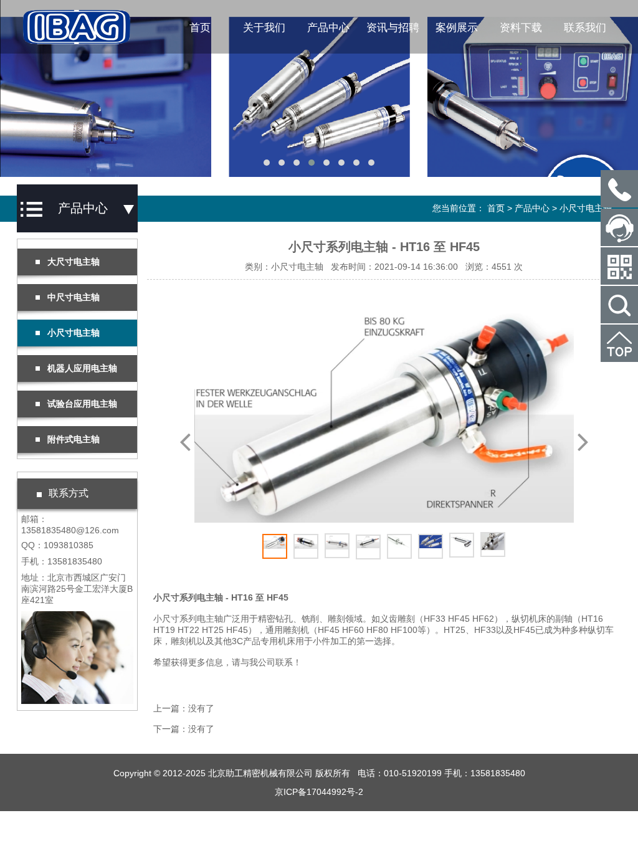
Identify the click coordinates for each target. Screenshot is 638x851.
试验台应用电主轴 (82, 404)
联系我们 (585, 28)
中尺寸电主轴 (73, 297)
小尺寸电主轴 (585, 208)
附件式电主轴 (73, 439)
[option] (384, 410)
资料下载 (521, 28)
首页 (200, 28)
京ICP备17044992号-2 (319, 792)
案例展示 (457, 28)
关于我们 (264, 28)
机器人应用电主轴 (82, 368)
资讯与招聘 (392, 28)
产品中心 (328, 28)
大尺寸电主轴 (73, 262)
